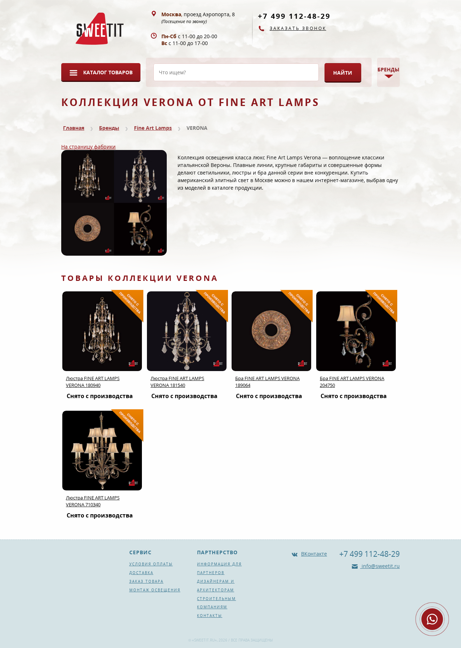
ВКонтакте (314, 553)
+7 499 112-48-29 (294, 16)
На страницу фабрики (88, 146)
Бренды (109, 127)
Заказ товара (146, 581)
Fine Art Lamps (153, 127)
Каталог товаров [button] (108, 72)
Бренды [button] (388, 69)
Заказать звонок (298, 28)
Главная (73, 127)
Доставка (141, 572)
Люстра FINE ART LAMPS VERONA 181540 (177, 381)
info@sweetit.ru (380, 566)
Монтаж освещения (154, 589)
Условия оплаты (151, 564)
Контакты (209, 615)
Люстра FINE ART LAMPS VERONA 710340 (93, 501)
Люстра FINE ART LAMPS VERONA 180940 (93, 381)
